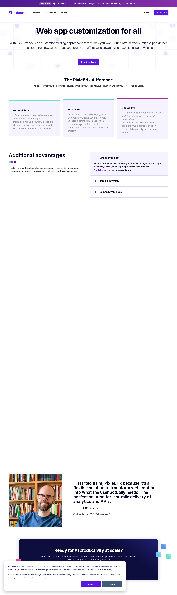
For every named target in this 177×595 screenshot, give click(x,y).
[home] (19, 13)
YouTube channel (102, 170)
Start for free (88, 62)
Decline (112, 584)
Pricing (64, 12)
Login (147, 12)
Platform (36, 12)
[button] (50, 13)
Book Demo (161, 13)
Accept (91, 584)
